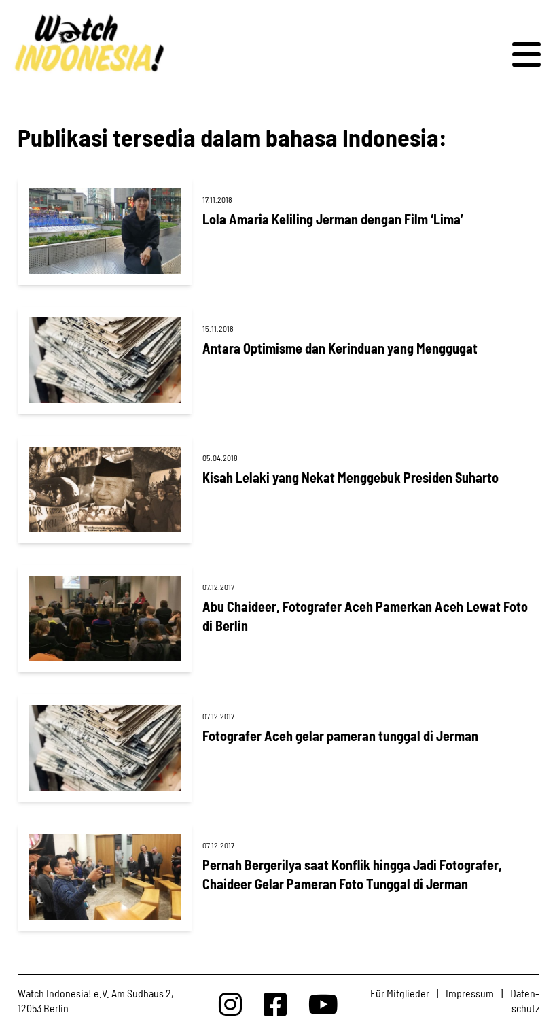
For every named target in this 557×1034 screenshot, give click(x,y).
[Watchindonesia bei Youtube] (323, 1004)
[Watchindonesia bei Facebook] (275, 1004)
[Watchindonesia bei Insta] (230, 1004)
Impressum (470, 992)
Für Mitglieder (399, 992)
